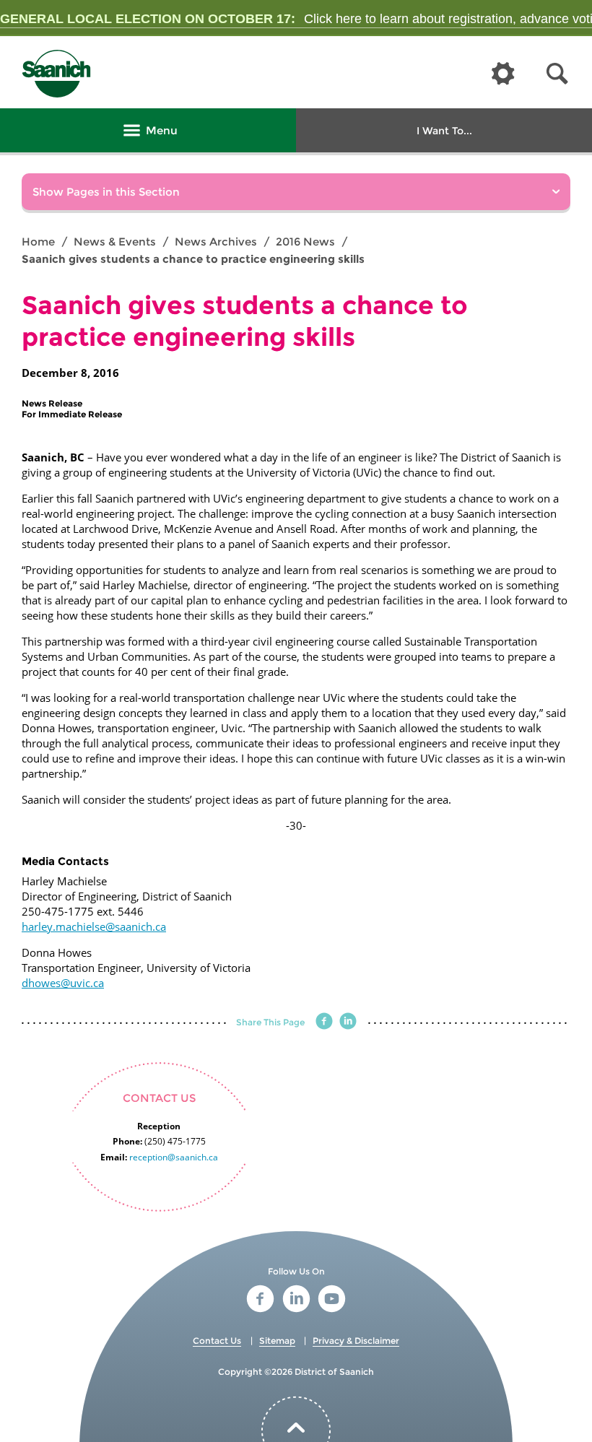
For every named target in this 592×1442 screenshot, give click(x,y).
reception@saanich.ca (173, 1157)
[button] (557, 74)
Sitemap (277, 1340)
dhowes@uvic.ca (63, 983)
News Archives (216, 241)
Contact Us (217, 1340)
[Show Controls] (503, 74)
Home (38, 241)
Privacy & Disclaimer (356, 1340)
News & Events (115, 241)
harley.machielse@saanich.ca (94, 926)
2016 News (305, 241)
